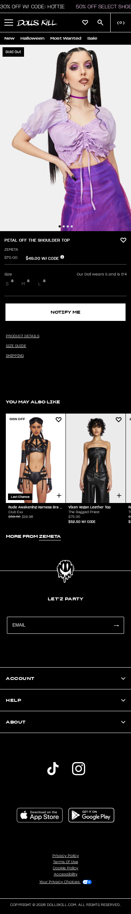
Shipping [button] (15, 356)
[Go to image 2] (64, 226)
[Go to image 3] (68, 226)
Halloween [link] (32, 38)
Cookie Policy (65, 868)
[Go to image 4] (72, 226)
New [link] (9, 38)
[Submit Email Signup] (116, 625)
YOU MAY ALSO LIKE (33, 401)
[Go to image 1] (60, 226)
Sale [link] (92, 38)
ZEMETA (11, 249)
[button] (8, 22)
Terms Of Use (65, 862)
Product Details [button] (22, 336)
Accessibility (66, 874)
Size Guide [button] (16, 346)
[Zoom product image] (65, 138)
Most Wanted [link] (66, 38)
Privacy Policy (65, 856)
